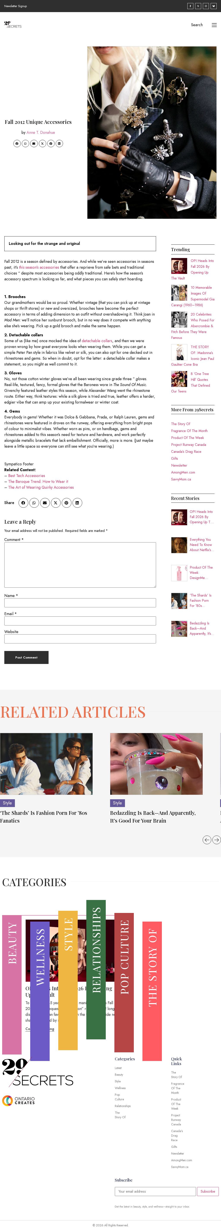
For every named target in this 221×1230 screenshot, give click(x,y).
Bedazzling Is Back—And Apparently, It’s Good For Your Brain (201, 628)
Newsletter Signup (15, 6)
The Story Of (180, 423)
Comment (14, 540)
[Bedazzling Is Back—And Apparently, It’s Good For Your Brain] (156, 764)
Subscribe (208, 1191)
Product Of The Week (187, 437)
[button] (17, 143)
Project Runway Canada (188, 444)
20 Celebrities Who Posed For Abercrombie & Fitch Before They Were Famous (192, 326)
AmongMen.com (183, 472)
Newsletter (179, 465)
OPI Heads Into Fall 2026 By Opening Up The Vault (202, 517)
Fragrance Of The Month (189, 430)
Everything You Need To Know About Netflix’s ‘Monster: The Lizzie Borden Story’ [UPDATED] (201, 545)
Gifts (174, 458)
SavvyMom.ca (181, 479)
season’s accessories (39, 267)
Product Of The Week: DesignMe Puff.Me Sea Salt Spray (201, 573)
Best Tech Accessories (26, 476)
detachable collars (97, 341)
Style (7, 803)
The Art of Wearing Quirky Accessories (41, 487)
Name (11, 596)
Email (10, 614)
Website (11, 632)
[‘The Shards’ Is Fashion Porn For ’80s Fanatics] (46, 764)
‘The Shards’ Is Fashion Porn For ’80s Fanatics (201, 600)
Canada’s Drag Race (186, 451)
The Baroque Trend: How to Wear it (38, 481)
